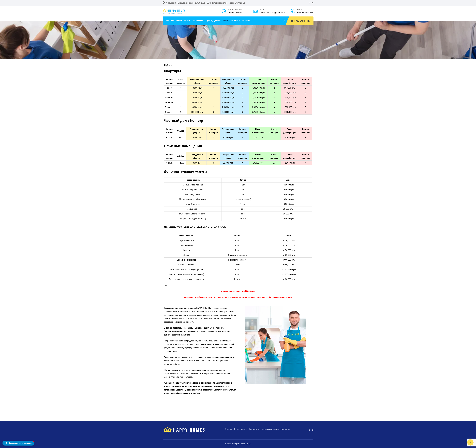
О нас (179, 21)
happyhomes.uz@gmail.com (272, 12)
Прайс (225, 21)
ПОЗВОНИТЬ (302, 20)
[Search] (284, 20)
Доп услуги (198, 21)
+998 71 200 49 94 (305, 12)
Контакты (246, 21)
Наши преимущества (270, 429)
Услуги (187, 21)
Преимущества (213, 21)
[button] (18, 443)
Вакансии (235, 21)
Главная (170, 21)
